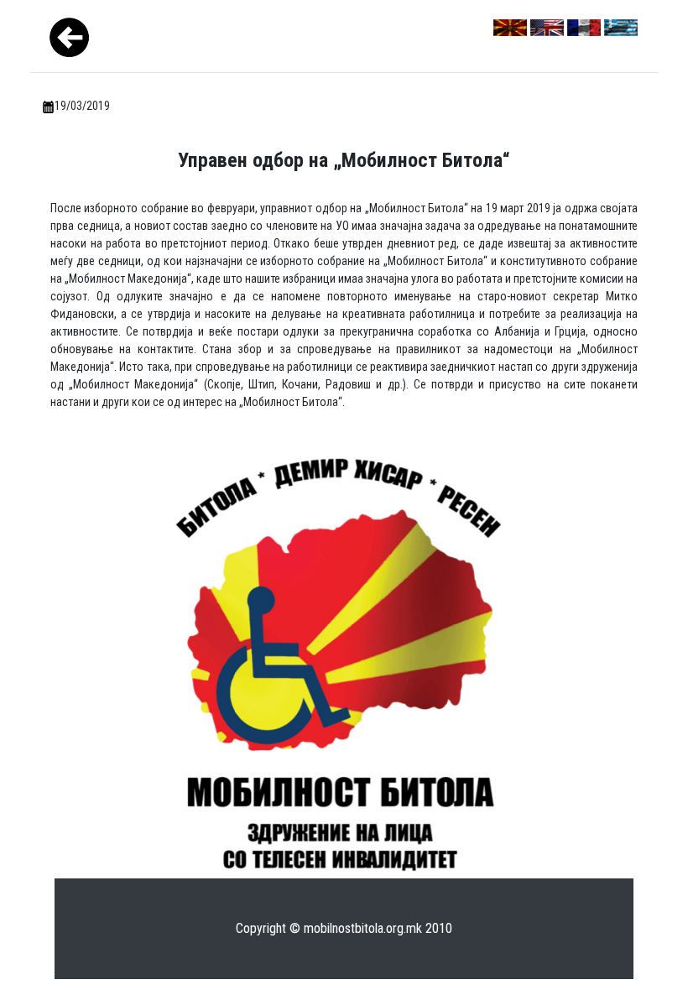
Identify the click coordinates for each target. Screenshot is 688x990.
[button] (51, 495)
